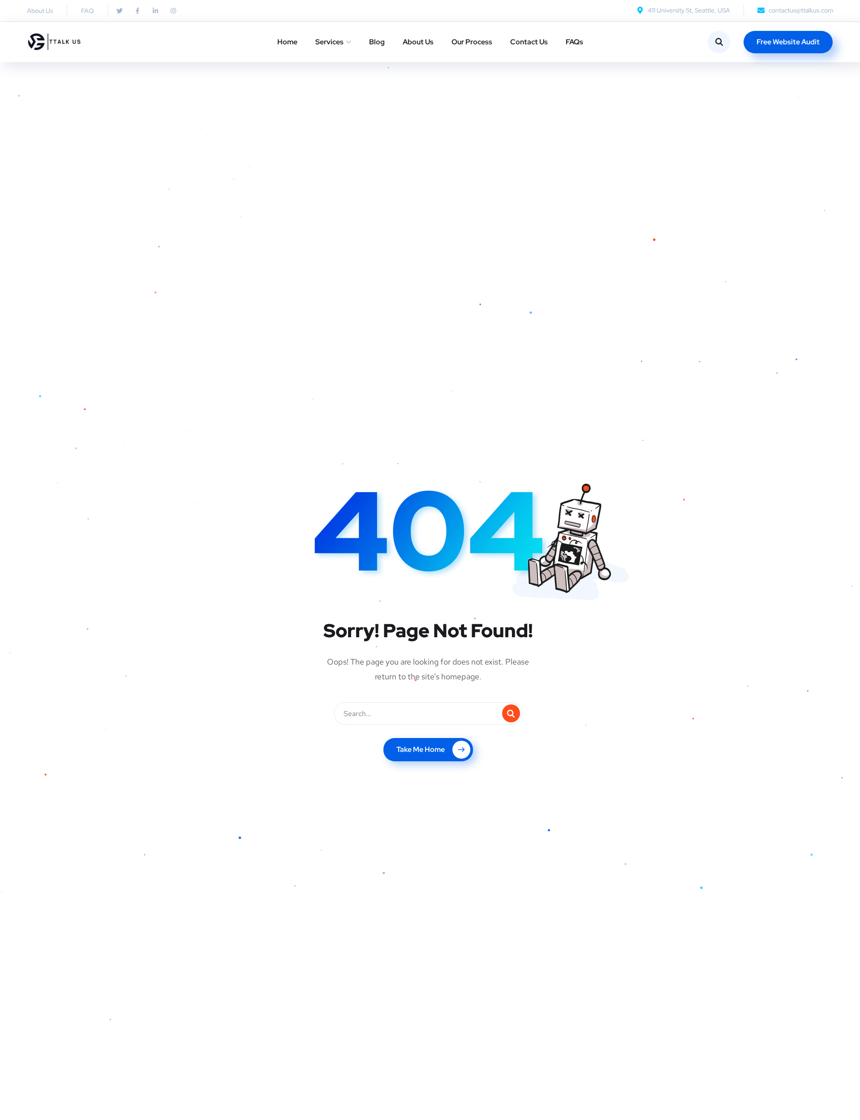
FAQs (574, 42)
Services (329, 42)
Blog (377, 42)
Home (287, 42)
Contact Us (529, 42)
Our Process (472, 42)
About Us (418, 42)
